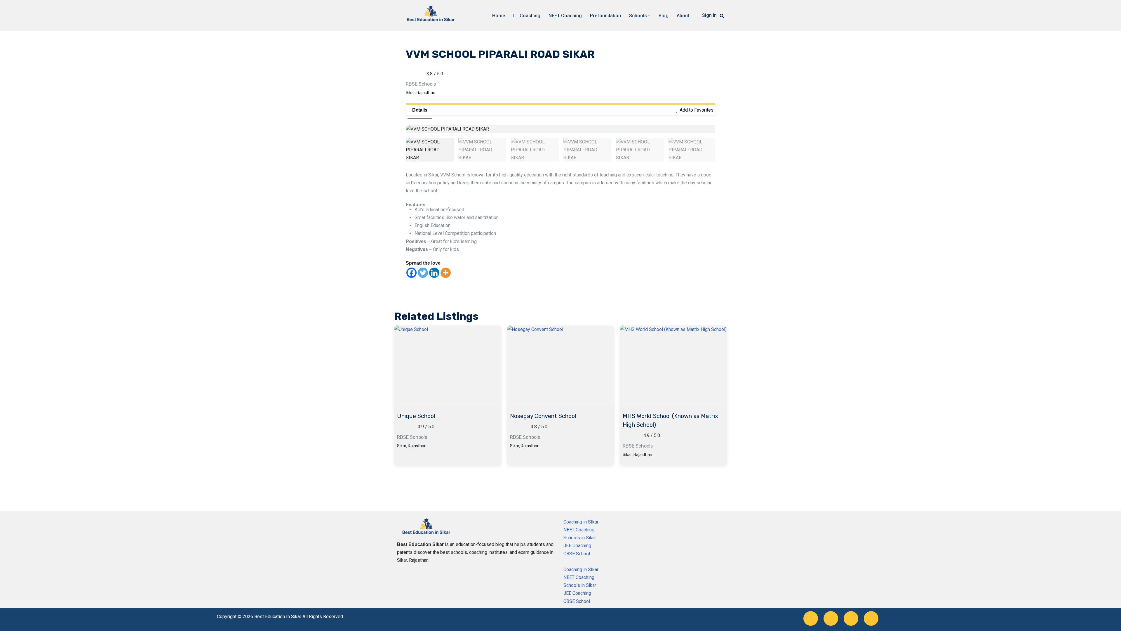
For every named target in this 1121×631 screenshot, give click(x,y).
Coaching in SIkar (580, 522)
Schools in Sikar (579, 537)
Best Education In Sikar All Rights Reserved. (299, 616)
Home (498, 15)
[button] (649, 16)
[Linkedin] (434, 273)
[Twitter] (423, 273)
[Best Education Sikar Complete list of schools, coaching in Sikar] (430, 15)
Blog (664, 15)
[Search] (722, 15)
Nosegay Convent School (543, 415)
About (683, 15)
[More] (446, 273)
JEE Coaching (577, 545)
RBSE (411, 84)
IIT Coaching (526, 15)
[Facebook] (411, 273)
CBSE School (576, 554)
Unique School (416, 415)
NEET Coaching (565, 15)
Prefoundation (605, 15)
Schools (427, 84)
